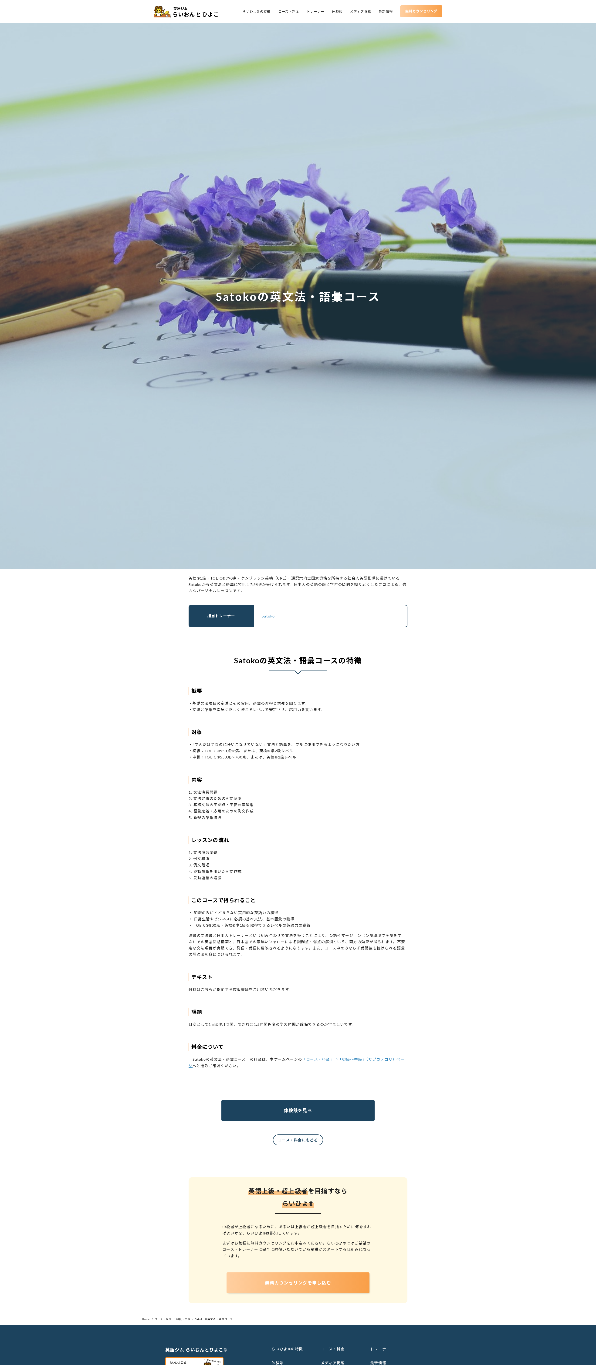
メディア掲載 (360, 11)
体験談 (337, 11)
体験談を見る (298, 1110)
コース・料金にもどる (298, 1140)
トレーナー (315, 11)
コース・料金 (288, 11)
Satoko (268, 616)
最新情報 (386, 11)
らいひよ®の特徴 (257, 11)
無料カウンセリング (421, 11)
